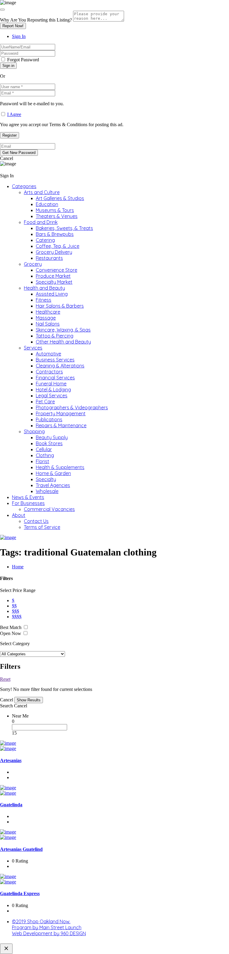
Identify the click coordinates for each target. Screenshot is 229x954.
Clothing (45, 455)
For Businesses (28, 503)
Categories (24, 186)
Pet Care (45, 402)
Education (47, 204)
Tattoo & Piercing (54, 336)
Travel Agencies (53, 485)
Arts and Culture (42, 192)
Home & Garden (53, 473)
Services (33, 348)
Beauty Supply (52, 437)
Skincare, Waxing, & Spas (63, 330)
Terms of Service (42, 527)
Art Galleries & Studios (60, 198)
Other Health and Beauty (63, 342)
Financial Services (55, 378)
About (18, 515)
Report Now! (13, 26)
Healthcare (48, 312)
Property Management (61, 413)
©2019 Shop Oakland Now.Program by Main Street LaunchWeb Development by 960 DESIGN (49, 927)
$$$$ (16, 616)
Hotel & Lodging (53, 390)
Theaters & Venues (57, 216)
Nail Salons (48, 324)
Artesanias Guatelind (21, 849)
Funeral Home (51, 384)
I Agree (14, 114)
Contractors (49, 372)
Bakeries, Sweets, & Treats (64, 228)
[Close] (2, 9)
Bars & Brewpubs (55, 234)
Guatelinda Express (20, 893)
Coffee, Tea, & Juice (57, 246)
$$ (14, 605)
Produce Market (53, 276)
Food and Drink (41, 222)
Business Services (55, 360)
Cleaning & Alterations (60, 366)
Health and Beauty (44, 288)
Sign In (19, 36)
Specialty (46, 479)
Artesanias (10, 760)
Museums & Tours (55, 210)
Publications (49, 419)
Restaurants (49, 258)
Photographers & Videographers (72, 407)
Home (18, 566)
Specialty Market (54, 282)
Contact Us (36, 521)
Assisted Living (52, 294)
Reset (5, 679)
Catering (45, 240)
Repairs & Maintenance (61, 425)
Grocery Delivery (54, 252)
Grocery (33, 264)
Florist (42, 461)
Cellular (44, 449)
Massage (46, 318)
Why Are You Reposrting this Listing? (36, 19)
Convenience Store (56, 270)
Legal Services (51, 396)
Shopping (34, 431)
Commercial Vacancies (49, 509)
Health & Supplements (60, 467)
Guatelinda (11, 804)
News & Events (28, 497)
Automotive (48, 354)
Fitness (43, 300)
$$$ (15, 611)
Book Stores (49, 443)
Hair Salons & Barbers (60, 306)
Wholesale (47, 491)
